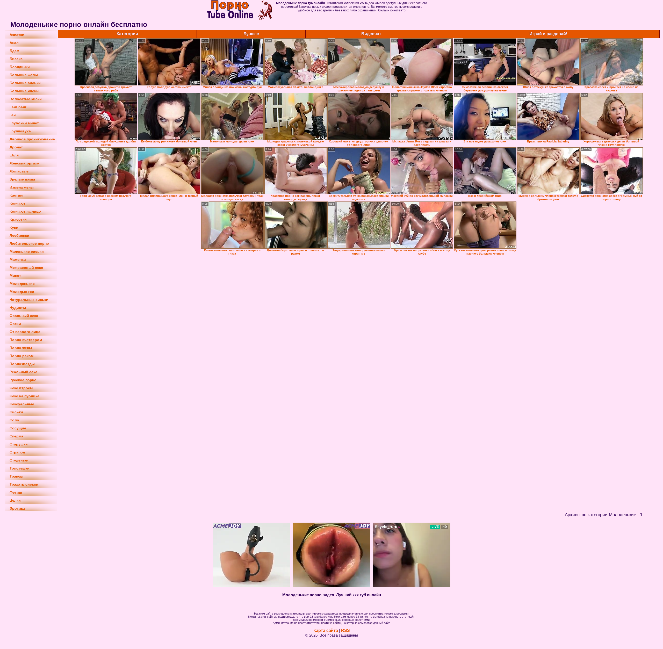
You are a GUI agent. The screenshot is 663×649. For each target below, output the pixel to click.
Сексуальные (22, 404)
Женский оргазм (24, 163)
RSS (345, 630)
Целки (15, 500)
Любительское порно (29, 243)
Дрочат (16, 147)
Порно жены (21, 348)
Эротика (17, 508)
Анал (14, 43)
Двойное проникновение (32, 139)
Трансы (16, 476)
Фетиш (16, 492)
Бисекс (16, 59)
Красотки (18, 219)
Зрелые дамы (22, 179)
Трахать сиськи (24, 484)
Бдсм (14, 51)
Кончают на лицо (25, 211)
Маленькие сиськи (27, 251)
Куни (14, 227)
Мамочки (18, 259)
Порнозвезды (22, 364)
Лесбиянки (19, 235)
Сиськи (16, 412)
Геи (13, 115)
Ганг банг (18, 107)
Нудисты (18, 308)
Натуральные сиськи (29, 300)
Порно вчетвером (26, 340)
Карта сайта (325, 630)
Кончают (17, 203)
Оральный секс (24, 316)
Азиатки (17, 35)
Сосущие (18, 428)
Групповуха (20, 131)
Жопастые (19, 171)
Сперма (16, 436)
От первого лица (25, 332)
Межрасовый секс (26, 267)
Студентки (19, 460)
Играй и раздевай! (548, 34)
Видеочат (371, 34)
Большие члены (24, 91)
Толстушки (20, 468)
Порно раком (21, 356)
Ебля (14, 155)
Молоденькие (22, 284)
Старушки (19, 444)
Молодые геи (22, 292)
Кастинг (17, 195)
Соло (14, 420)
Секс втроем (21, 388)
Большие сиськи (25, 83)
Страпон (17, 452)
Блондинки (20, 67)
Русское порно (23, 380)
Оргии (15, 324)
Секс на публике (24, 396)
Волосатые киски (26, 99)
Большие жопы (24, 75)
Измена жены (22, 187)
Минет (15, 275)
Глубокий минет (24, 123)
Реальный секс (23, 372)
